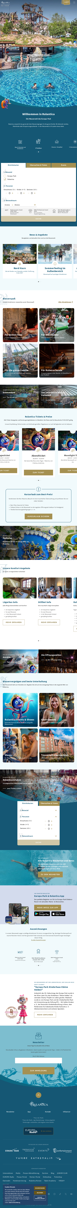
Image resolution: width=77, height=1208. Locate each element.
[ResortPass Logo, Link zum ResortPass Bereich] (58, 1158)
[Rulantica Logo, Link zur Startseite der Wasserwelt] (5, 2)
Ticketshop (58, 1177)
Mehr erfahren (14, 622)
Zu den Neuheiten (50, 874)
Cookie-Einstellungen (40, 1198)
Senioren (30, 189)
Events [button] (63, 165)
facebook (49, 1194)
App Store (58, 913)
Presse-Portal (22, 1177)
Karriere (45, 1173)
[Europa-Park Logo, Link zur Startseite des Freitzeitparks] (12, 1151)
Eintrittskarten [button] (13, 165)
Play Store (42, 913)
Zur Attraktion (38, 58)
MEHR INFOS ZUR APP (47, 908)
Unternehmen (8, 1173)
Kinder (19, 189)
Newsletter (10, 1112)
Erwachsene (8, 189)
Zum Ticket (38, 473)
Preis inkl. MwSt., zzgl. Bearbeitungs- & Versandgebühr (39, 1120)
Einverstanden (40, 1188)
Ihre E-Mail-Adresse (38, 1056)
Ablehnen (40, 1192)
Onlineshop (47, 1177)
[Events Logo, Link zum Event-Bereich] (44, 1151)
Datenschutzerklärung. (14, 1202)
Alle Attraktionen (64, 302)
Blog (52, 1173)
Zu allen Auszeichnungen (38, 940)
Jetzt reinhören (47, 1131)
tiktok (60, 1194)
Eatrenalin (6, 1181)
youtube (71, 1194)
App (29, 1112)
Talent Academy (50, 1181)
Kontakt (48, 1112)
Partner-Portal (35, 1177)
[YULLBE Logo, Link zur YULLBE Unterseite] (21, 1158)
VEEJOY (62, 1181)
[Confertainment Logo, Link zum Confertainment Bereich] (62, 1151)
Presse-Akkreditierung (31, 1173)
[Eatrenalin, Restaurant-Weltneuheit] (41, 1158)
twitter (66, 1194)
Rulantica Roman (35, 1181)
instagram (54, 1194)
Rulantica (11, 179)
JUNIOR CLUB (62, 1173)
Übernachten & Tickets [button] (38, 165)
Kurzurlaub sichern (38, 516)
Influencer (66, 1112)
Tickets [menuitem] (66, 2)
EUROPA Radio (8, 1177)
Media (18, 1173)
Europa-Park (12, 176)
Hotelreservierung (19, 1181)
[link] (38, 1095)
